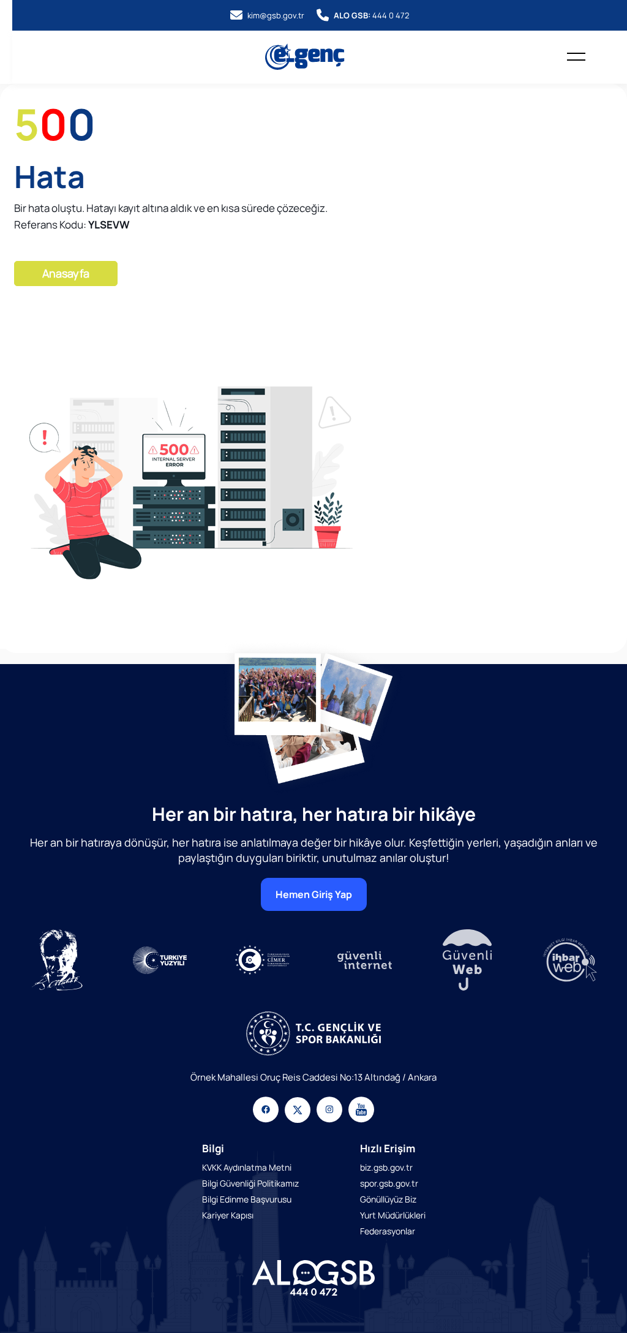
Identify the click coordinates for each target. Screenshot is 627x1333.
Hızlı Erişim (387, 1148)
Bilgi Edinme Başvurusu (246, 1199)
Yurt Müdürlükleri (393, 1215)
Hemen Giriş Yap (314, 894)
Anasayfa (65, 273)
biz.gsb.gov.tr (386, 1167)
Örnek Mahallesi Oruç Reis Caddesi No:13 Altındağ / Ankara (313, 1077)
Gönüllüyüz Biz (388, 1199)
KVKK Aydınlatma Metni (246, 1167)
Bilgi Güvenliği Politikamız (250, 1183)
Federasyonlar (387, 1231)
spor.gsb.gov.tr (389, 1183)
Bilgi (213, 1148)
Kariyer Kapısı (227, 1215)
